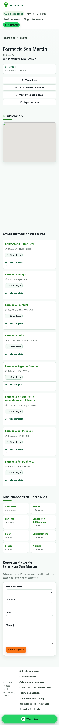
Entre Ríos (9, 37)
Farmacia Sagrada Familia (21, 366)
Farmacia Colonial (16, 305)
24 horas (41, 13)
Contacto (44, 703)
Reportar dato (31, 102)
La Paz (23, 37)
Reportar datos (27, 703)
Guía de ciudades (13, 13)
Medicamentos (12, 19)
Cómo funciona (27, 676)
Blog (26, 19)
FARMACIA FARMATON (19, 244)
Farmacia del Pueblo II (19, 461)
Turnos (30, 13)
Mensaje (10, 625)
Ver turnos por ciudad (31, 94)
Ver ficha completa (14, 264)
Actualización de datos (31, 681)
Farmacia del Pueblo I (19, 431)
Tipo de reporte (14, 586)
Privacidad (25, 709)
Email (9, 612)
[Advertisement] (29, 197)
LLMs (37, 709)
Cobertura (37, 19)
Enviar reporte (16, 649)
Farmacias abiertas (29, 692)
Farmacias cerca (43, 687)
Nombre (10, 599)
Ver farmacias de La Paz (31, 87)
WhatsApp (13, 24)
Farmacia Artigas (16, 274)
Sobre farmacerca (29, 671)
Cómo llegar (31, 80)
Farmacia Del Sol (15, 335)
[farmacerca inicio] (14, 5)
